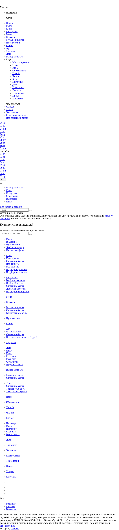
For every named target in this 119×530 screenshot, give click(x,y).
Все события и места (17, 118)
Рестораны (12, 31)
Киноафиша (12, 258)
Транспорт (18, 87)
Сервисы (11, 431)
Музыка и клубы (15, 40)
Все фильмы (12, 264)
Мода (9, 34)
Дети (8, 54)
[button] (1, 183)
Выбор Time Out (14, 56)
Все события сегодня (11, 207)
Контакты (17, 98)
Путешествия (13, 42)
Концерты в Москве (16, 313)
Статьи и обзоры (15, 261)
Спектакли (12, 196)
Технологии (18, 93)
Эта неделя (12, 112)
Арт (8, 48)
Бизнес (16, 79)
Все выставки (13, 331)
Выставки (11, 198)
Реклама (10, 506)
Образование (19, 70)
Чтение (16, 76)
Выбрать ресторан (15, 280)
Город (9, 26)
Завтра (9, 109)
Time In (16, 73)
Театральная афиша (16, 391)
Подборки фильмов (16, 269)
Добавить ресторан (16, 288)
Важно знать (13, 434)
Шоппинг (11, 428)
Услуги (10, 471)
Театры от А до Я (15, 388)
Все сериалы (13, 266)
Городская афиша (15, 250)
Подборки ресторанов (17, 291)
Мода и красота (20, 62)
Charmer (15, 528)
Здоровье (11, 51)
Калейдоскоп (13, 455)
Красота (10, 37)
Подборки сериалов (16, 272)
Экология (17, 90)
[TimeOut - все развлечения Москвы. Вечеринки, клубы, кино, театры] (7, 4)
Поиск (9, 23)
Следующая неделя (16, 115)
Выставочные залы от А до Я (21, 337)
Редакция (11, 503)
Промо (16, 95)
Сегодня (10, 106)
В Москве (11, 241)
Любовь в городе (15, 247)
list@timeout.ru (7, 525)
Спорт (9, 45)
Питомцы (17, 81)
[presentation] (1, 179)
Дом (14, 84)
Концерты (11, 193)
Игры (15, 67)
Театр (15, 65)
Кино (9, 28)
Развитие (11, 359)
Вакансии (11, 509)
